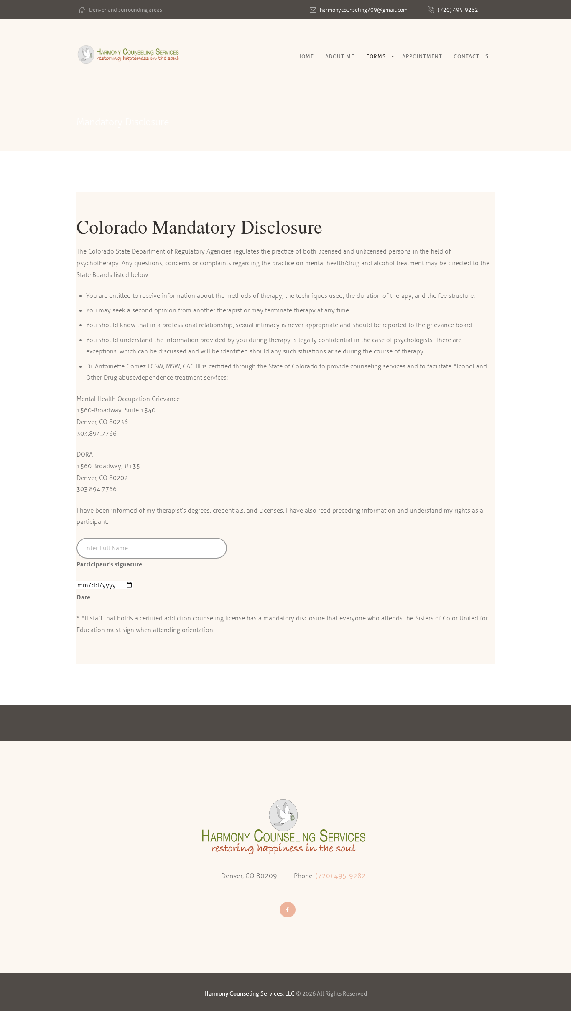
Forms (376, 56)
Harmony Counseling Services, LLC (249, 993)
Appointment (422, 56)
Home (305, 56)
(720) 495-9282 (458, 10)
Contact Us (471, 56)
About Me (339, 56)
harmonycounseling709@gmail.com (364, 10)
